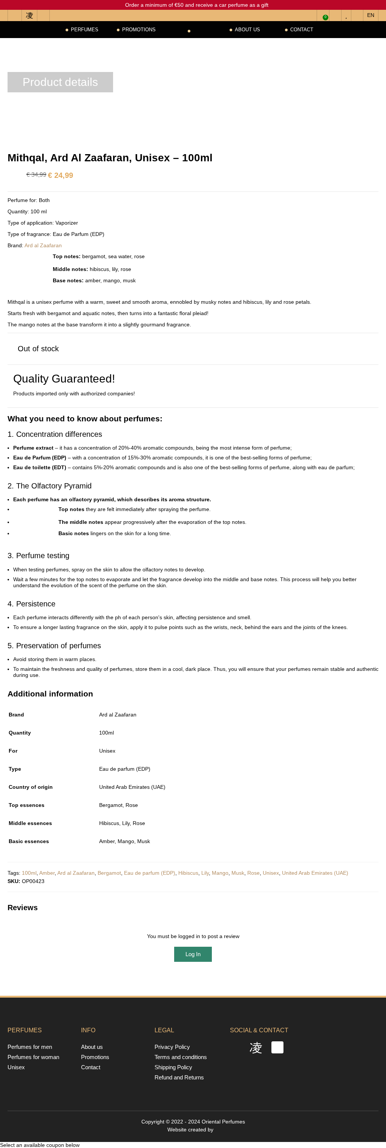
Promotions (139, 29)
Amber (47, 873)
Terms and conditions (181, 1057)
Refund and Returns (179, 1077)
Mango (220, 873)
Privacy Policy (172, 1047)
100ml (29, 873)
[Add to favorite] (9, 8)
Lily (205, 873)
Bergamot (109, 873)
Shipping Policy (173, 1067)
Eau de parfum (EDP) (149, 873)
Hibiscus (188, 873)
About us (247, 29)
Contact (301, 29)
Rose (253, 873)
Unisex (271, 873)
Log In (193, 954)
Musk (237, 873)
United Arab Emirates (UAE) (315, 873)
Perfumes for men (30, 1047)
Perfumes (84, 29)
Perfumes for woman (33, 1057)
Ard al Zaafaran (43, 245)
